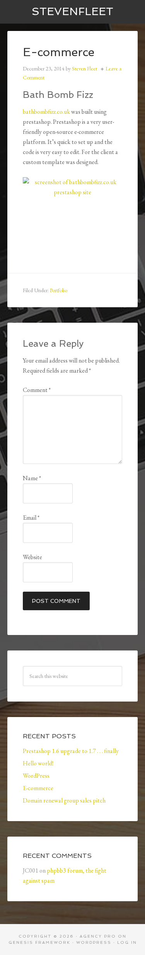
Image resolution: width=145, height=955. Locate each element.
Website (32, 557)
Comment (37, 390)
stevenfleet (72, 11)
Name (32, 478)
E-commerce (38, 788)
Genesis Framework (39, 942)
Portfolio (58, 290)
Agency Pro (98, 936)
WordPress (36, 776)
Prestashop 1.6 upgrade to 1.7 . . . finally (71, 751)
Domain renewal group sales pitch (64, 800)
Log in (127, 942)
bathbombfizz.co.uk (46, 112)
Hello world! (38, 763)
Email (31, 517)
